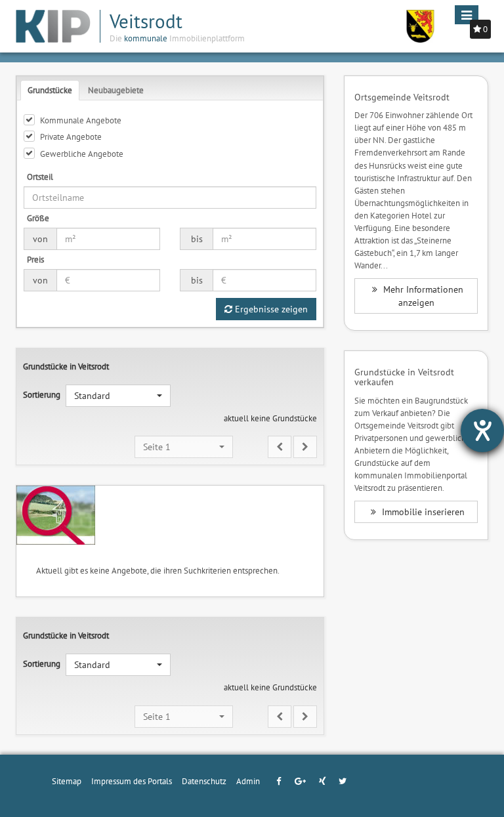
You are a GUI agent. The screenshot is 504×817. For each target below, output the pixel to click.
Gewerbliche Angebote (81, 153)
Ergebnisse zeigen (270, 309)
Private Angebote (71, 136)
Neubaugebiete (116, 90)
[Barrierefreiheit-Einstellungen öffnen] (482, 430)
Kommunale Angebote (80, 120)
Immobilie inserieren (422, 512)
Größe (38, 218)
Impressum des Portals (131, 781)
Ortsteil (40, 176)
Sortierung (41, 394)
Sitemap (66, 781)
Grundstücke (50, 90)
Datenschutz (204, 781)
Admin (248, 781)
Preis (35, 259)
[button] (118, 396)
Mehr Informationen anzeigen (422, 295)
